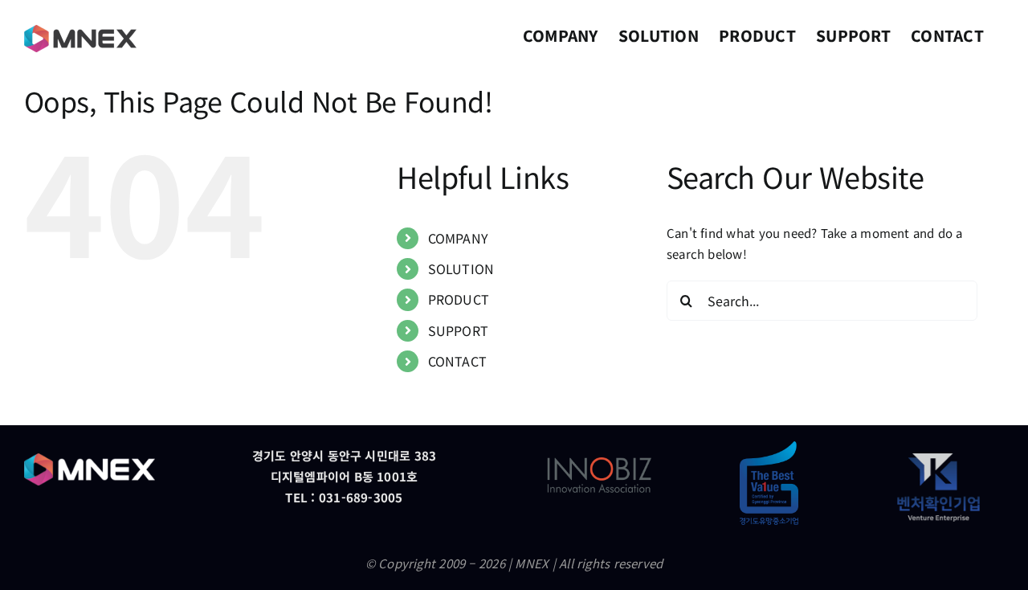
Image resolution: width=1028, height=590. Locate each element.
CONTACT (457, 361)
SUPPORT (458, 330)
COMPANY (458, 238)
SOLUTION (461, 268)
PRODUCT (459, 299)
